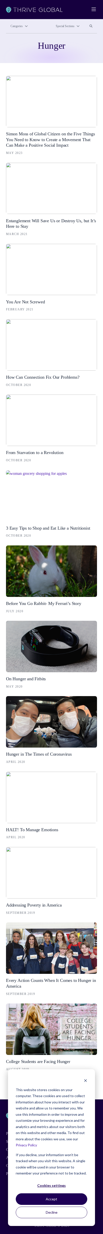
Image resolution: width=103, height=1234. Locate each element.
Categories (16, 26)
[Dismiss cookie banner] (85, 1080)
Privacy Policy (26, 1145)
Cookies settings (51, 1185)
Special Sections (65, 26)
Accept (51, 1199)
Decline (52, 1212)
